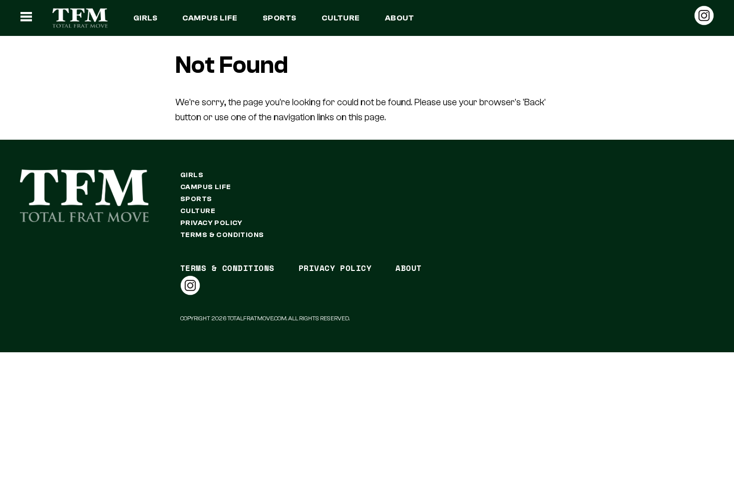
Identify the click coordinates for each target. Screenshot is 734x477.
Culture (341, 17)
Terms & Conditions (222, 235)
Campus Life (209, 17)
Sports (280, 17)
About (399, 17)
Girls (145, 17)
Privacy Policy (211, 223)
